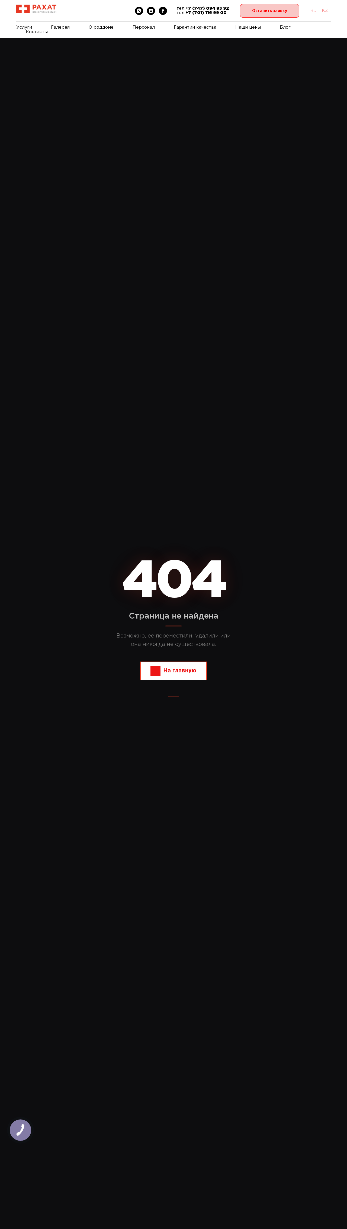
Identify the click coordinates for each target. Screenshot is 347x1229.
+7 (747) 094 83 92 (207, 8)
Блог (285, 27)
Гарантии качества (195, 27)
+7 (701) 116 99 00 (206, 13)
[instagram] (151, 11)
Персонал (144, 27)
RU (313, 11)
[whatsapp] (139, 11)
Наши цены (248, 27)
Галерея (60, 27)
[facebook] (163, 11)
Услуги (24, 27)
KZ (325, 11)
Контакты (37, 32)
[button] (269, 11)
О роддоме (101, 27)
